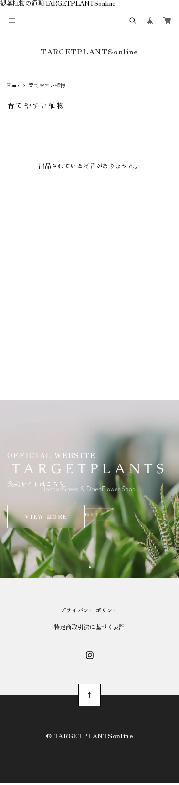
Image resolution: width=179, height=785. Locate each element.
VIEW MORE (46, 516)
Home (13, 85)
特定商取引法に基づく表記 (89, 627)
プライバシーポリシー (89, 610)
